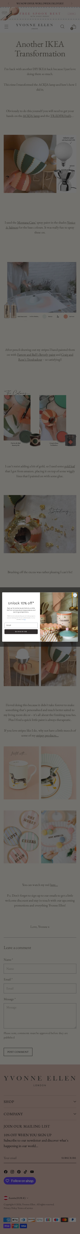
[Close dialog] (75, 595)
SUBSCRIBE (21, 632)
